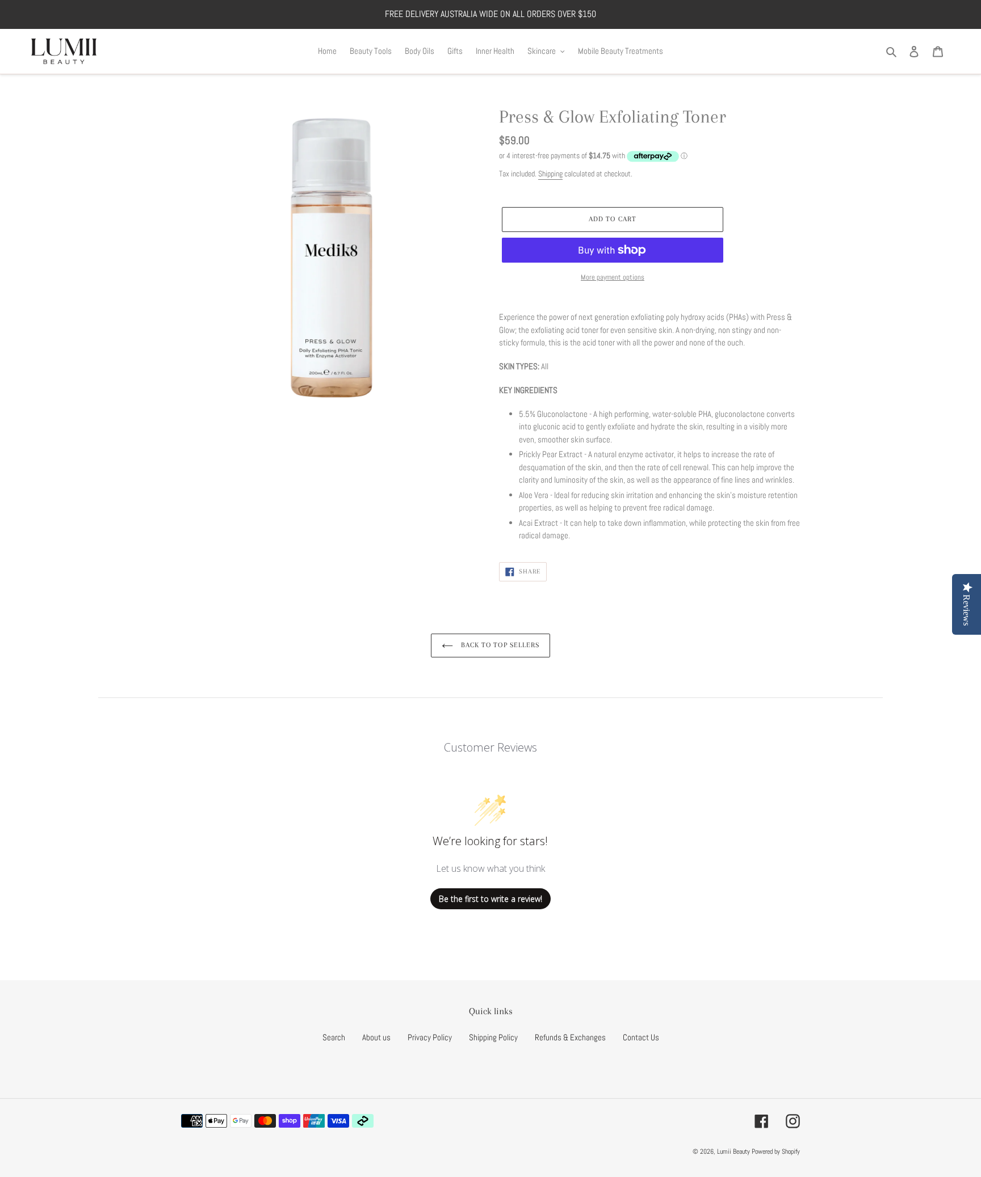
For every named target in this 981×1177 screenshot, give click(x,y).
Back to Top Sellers (499, 645)
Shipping (550, 173)
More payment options (612, 277)
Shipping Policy (493, 1037)
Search (333, 1037)
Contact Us (641, 1037)
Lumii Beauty (733, 1151)
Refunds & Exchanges (570, 1037)
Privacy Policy (430, 1037)
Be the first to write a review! (490, 898)
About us (376, 1037)
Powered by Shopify (776, 1151)
